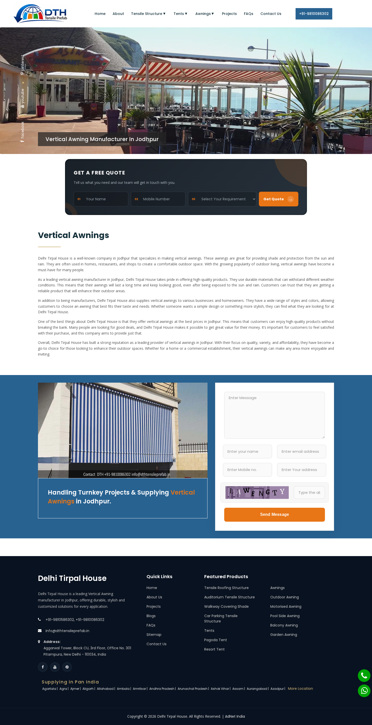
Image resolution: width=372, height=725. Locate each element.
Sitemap (154, 634)
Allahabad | (106, 689)
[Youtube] (55, 667)
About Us (154, 597)
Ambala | (124, 689)
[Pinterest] (67, 667)
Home (100, 13)
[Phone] (361, 673)
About (118, 13)
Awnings (203, 13)
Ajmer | (75, 689)
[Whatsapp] (361, 688)
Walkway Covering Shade (226, 606)
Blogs (151, 615)
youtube (22, 96)
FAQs (248, 13)
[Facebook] (43, 667)
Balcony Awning (284, 625)
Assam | (239, 689)
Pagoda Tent (215, 639)
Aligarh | (89, 689)
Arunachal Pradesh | (194, 689)
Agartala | (50, 689)
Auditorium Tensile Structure (229, 597)
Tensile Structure (146, 13)
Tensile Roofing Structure (226, 587)
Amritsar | (140, 689)
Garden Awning (283, 634)
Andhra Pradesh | (163, 689)
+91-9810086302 (314, 13)
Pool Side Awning (285, 615)
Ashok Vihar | (221, 689)
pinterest (22, 63)
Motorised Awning (285, 606)
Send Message (274, 514)
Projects (229, 13)
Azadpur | (278, 689)
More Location (300, 688)
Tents (179, 13)
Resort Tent (214, 649)
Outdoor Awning (284, 597)
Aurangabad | (258, 689)
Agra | (64, 689)
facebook (22, 130)
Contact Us (270, 13)
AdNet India (235, 716)
